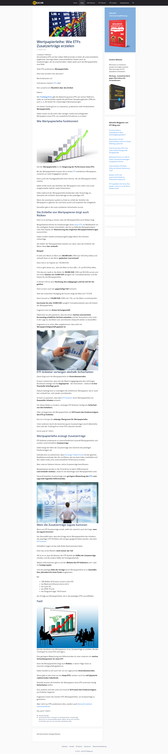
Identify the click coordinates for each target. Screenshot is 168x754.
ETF (74, 171)
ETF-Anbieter (67, 398)
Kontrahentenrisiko (44, 717)
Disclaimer (79, 746)
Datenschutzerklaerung (99, 746)
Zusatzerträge (74, 717)
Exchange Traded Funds (74, 455)
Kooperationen (124, 3)
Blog (82, 3)
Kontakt (71, 746)
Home (75, 3)
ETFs (55, 83)
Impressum (87, 746)
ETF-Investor (41, 541)
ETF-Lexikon (113, 3)
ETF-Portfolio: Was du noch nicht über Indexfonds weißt (55, 721)
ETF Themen (102, 3)
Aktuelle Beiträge (44, 715)
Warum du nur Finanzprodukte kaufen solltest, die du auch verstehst (59, 719)
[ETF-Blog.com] (38, 3)
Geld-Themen (91, 3)
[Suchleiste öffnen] (133, 3)
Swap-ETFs (78, 225)
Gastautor (65, 746)
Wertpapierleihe (64, 717)
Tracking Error (55, 717)
